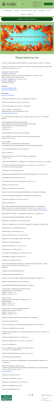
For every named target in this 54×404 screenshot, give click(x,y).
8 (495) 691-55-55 (37, 2)
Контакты (30, 14)
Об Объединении (7, 10)
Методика (16, 10)
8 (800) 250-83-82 (37, 5)
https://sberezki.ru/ (43, 210)
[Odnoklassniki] (30, 395)
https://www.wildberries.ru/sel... (9, 88)
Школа (49, 10)
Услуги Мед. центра (26, 10)
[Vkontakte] (28, 395)
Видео (35, 10)
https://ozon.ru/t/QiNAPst (8, 95)
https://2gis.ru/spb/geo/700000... (10, 113)
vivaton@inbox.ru (48, 400)
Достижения (41, 10)
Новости (23, 14)
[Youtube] (32, 395)
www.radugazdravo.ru (7, 371)
